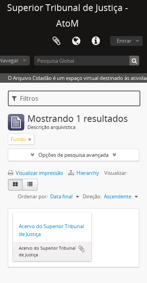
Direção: (92, 196)
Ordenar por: (33, 196)
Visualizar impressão (39, 172)
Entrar (124, 40)
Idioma (76, 41)
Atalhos (95, 41)
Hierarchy (87, 172)
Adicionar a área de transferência (81, 249)
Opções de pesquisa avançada (73, 154)
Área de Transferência (56, 41)
